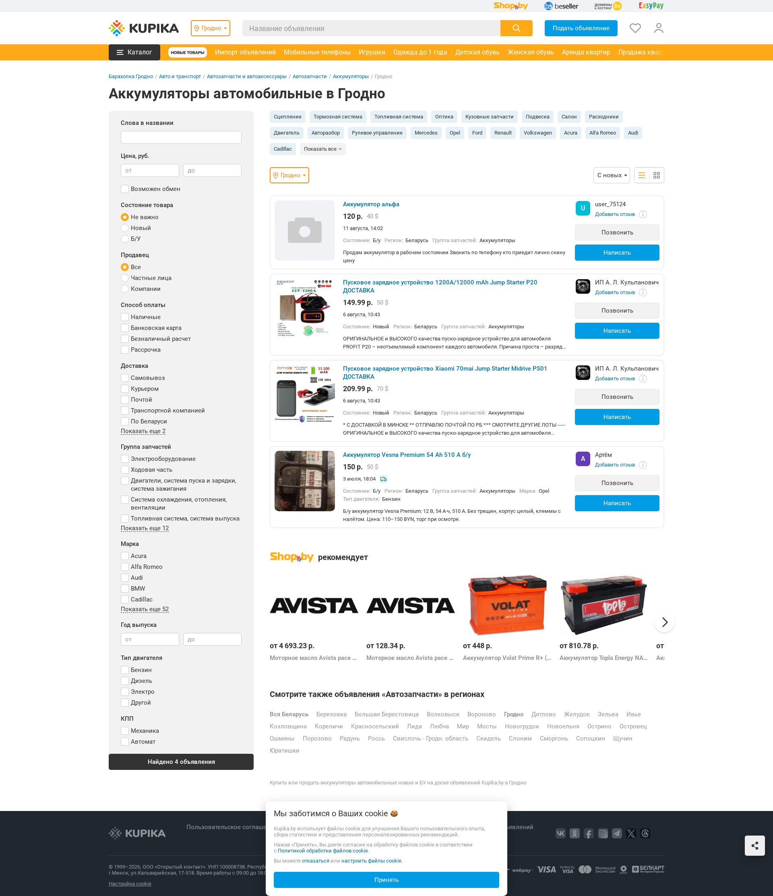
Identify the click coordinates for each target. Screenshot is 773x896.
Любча (439, 726)
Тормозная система (338, 117)
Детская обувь (477, 52)
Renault (503, 133)
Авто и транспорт (180, 76)
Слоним (520, 738)
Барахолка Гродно (131, 76)
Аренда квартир (586, 52)
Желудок (577, 714)
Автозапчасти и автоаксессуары (247, 76)
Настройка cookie (130, 884)
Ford (477, 133)
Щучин (622, 738)
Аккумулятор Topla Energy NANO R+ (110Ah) (604, 658)
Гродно (513, 714)
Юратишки (285, 750)
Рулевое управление (377, 133)
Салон (569, 117)
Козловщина (288, 726)
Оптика (444, 117)
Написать (617, 252)
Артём (603, 454)
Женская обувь (531, 52)
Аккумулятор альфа (371, 204)
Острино (599, 726)
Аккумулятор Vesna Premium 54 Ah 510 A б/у (407, 454)
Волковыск (443, 714)
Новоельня (563, 726)
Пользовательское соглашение (232, 827)
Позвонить (617, 232)
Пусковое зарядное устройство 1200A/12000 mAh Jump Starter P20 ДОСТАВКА (440, 286)
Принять (386, 880)
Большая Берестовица (387, 714)
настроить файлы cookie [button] (371, 861)
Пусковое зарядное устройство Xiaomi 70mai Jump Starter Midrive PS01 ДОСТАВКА (445, 372)
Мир (463, 726)
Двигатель (287, 133)
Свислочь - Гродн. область (430, 738)
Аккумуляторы (351, 76)
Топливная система (398, 117)
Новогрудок (522, 726)
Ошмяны (282, 738)
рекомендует (343, 557)
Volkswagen (538, 133)
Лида (414, 726)
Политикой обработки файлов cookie (323, 851)
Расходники (604, 117)
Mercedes (426, 133)
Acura (570, 133)
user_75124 (610, 204)
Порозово (317, 738)
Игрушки (372, 52)
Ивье (633, 714)
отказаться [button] (315, 861)
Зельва (608, 714)
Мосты (487, 726)
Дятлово (543, 714)
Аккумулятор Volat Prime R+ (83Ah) (507, 658)
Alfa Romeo (602, 133)
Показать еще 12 (145, 528)
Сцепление (288, 117)
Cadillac (283, 149)
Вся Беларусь (289, 714)
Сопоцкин (590, 738)
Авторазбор (326, 133)
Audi (633, 133)
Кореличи (329, 726)
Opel (455, 133)
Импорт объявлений (245, 52)
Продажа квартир (645, 52)
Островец (633, 726)
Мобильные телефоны (317, 52)
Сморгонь (554, 738)
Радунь (350, 738)
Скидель (488, 738)
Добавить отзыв (615, 214)
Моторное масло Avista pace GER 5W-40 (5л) (410, 658)
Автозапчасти (310, 76)
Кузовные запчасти (489, 117)
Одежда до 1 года (420, 52)
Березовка (331, 714)
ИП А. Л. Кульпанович (627, 282)
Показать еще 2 (143, 431)
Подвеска (538, 117)
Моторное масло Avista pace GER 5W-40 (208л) (314, 658)
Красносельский (375, 726)
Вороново (481, 714)
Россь (376, 738)
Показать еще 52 (145, 609)
